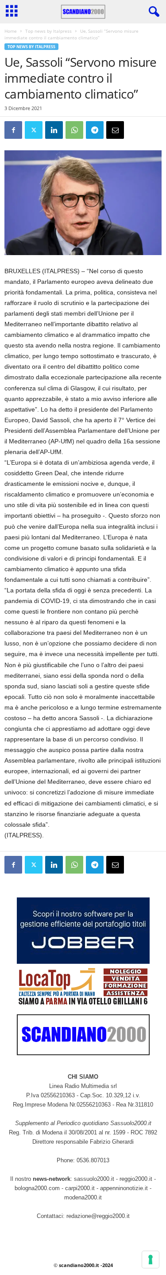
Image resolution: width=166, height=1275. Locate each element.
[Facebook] (13, 130)
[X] (33, 130)
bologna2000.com (37, 1188)
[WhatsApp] (74, 130)
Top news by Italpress (48, 31)
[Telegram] (95, 130)
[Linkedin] (54, 130)
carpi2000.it (80, 1188)
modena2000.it (83, 1197)
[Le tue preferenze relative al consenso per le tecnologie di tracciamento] (150, 1259)
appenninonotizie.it (124, 1188)
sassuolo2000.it (94, 1179)
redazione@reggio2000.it (98, 1216)
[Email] (115, 130)
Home (10, 31)
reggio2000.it (137, 1179)
